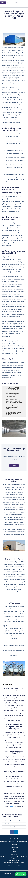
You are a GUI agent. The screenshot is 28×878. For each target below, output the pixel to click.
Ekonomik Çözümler (11, 827)
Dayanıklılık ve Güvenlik (12, 821)
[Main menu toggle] (26, 2)
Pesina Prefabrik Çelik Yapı (13, 2)
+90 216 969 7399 (15, 865)
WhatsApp (22, 874)
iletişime (9, 341)
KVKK (14, 849)
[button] (14, 820)
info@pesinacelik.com (17, 862)
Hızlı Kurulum (9, 824)
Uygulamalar (14, 847)
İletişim (14, 852)
